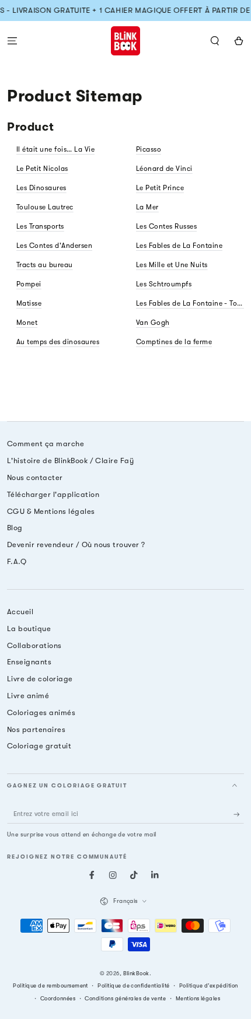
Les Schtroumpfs (163, 284)
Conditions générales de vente (125, 998)
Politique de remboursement (50, 985)
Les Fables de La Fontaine (179, 245)
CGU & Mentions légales (51, 511)
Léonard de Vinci (164, 168)
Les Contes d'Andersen (54, 245)
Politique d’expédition (208, 985)
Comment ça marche (45, 443)
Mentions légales (198, 998)
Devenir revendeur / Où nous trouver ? (76, 544)
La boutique (29, 628)
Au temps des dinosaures (57, 342)
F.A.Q (16, 561)
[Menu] (12, 40)
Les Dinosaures (41, 188)
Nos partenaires (36, 729)
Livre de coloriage (40, 678)
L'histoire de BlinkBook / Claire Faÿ (70, 460)
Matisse (28, 303)
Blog (15, 527)
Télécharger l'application (53, 494)
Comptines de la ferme (174, 342)
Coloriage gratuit (39, 745)
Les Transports (40, 226)
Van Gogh (153, 322)
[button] (215, 40)
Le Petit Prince (160, 188)
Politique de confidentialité (133, 985)
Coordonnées (57, 998)
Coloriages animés (41, 712)
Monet (26, 322)
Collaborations (34, 645)
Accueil (20, 611)
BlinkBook (136, 973)
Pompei (28, 284)
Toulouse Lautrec (45, 207)
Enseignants (29, 661)
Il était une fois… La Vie (55, 149)
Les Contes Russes (166, 226)
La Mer (147, 207)
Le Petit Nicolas (42, 168)
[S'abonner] (238, 814)
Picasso (148, 149)
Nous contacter (35, 477)
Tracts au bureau (44, 265)
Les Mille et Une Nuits (172, 265)
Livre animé (28, 695)
